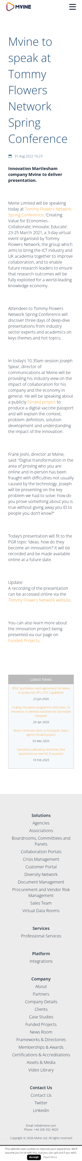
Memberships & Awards (41, 1047)
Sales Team (41, 903)
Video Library (41, 1070)
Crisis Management (41, 859)
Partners (41, 994)
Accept (34, 1157)
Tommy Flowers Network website (39, 600)
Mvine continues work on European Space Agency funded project (41, 732)
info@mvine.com (45, 1125)
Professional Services (41, 936)
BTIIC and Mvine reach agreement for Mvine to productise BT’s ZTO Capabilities (41, 690)
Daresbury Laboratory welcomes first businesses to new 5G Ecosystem (41, 751)
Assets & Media (41, 1062)
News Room (41, 1032)
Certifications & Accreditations (41, 1055)
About (41, 986)
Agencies (41, 823)
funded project (41, 402)
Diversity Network (41, 874)
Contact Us (41, 1095)
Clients (41, 1009)
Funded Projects (23, 640)
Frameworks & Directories (41, 1039)
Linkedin (41, 1110)
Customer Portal (41, 867)
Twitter (41, 1103)
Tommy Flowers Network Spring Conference (39, 212)
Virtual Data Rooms (41, 910)
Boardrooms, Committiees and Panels (41, 841)
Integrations (41, 961)
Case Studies (41, 1017)
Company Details (41, 1001)
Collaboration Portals (41, 851)
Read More (50, 1157)
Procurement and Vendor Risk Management (41, 892)
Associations (41, 830)
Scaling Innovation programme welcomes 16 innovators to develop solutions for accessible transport (41, 711)
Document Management (41, 882)
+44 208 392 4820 (46, 1129)
